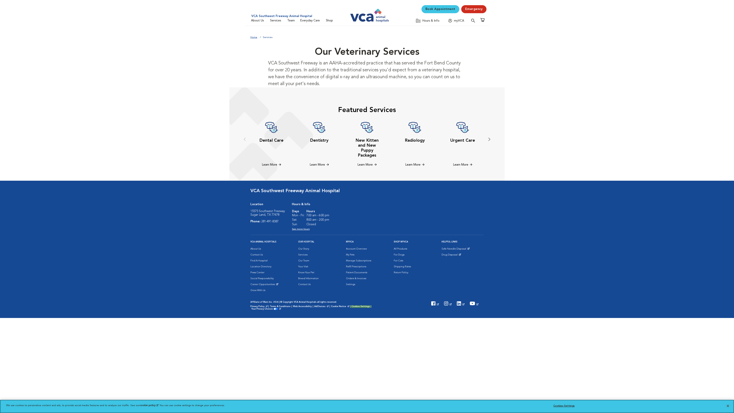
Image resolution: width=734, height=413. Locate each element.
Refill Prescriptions (356, 266)
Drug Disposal (451, 256)
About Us (257, 20)
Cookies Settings (361, 307)
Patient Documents (356, 272)
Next (489, 139)
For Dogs (399, 255)
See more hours (301, 229)
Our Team (303, 260)
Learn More (269, 164)
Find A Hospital (259, 260)
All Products (400, 249)
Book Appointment (440, 9)
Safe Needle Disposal (454, 250)
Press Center (257, 272)
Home (253, 37)
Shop (329, 20)
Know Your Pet (306, 272)
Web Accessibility (302, 307)
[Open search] (474, 20)
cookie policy (149, 405)
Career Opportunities (263, 285)
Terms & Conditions (280, 307)
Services (275, 20)
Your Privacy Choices (263, 309)
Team (291, 20)
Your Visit (303, 266)
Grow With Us (257, 290)
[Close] (728, 406)
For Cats (398, 260)
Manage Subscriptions (358, 260)
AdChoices (321, 307)
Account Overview (356, 249)
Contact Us (256, 255)
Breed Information (308, 278)
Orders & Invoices (356, 278)
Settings (350, 284)
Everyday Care (310, 20)
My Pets (350, 255)
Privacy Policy (259, 307)
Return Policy (401, 272)
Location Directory (260, 266)
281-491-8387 (269, 221)
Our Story (303, 249)
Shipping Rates (402, 266)
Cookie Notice (340, 307)
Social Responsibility (262, 278)
